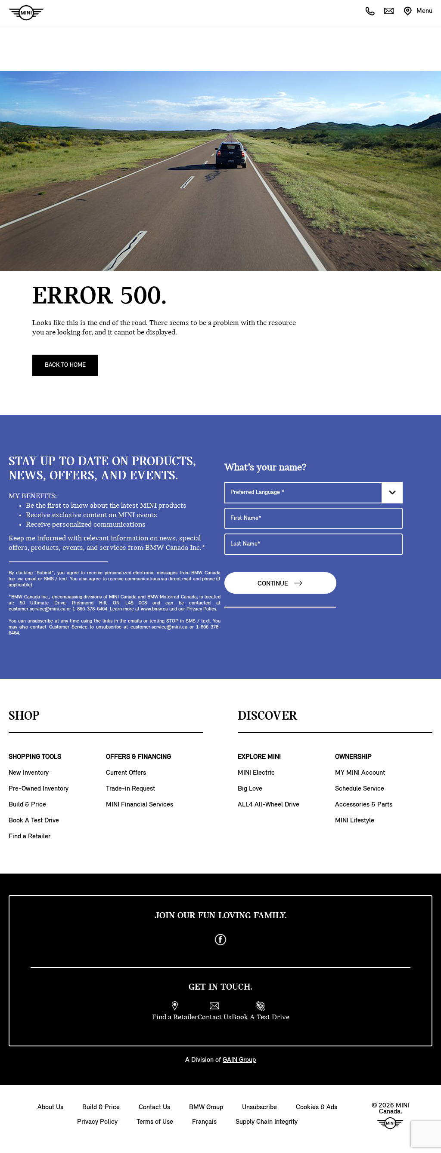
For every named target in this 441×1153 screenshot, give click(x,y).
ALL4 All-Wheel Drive (268, 804)
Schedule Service (359, 788)
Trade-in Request (130, 788)
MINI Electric (256, 773)
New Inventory (29, 773)
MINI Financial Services (139, 804)
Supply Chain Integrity (267, 1122)
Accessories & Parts (363, 804)
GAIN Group (239, 1060)
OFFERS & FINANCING (138, 757)
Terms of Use (155, 1122)
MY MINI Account (360, 773)
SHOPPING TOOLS (35, 757)
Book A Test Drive (34, 820)
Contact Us (154, 1107)
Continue (274, 584)
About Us (50, 1107)
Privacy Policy (97, 1122)
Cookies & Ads (316, 1107)
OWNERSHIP (353, 757)
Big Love (250, 788)
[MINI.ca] (22, 13)
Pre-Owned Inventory (38, 788)
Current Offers (126, 773)
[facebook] (220, 940)
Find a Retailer (29, 836)
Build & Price (27, 804)
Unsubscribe (259, 1107)
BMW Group (206, 1107)
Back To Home (65, 365)
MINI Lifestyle (354, 820)
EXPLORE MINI (259, 757)
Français (204, 1122)
